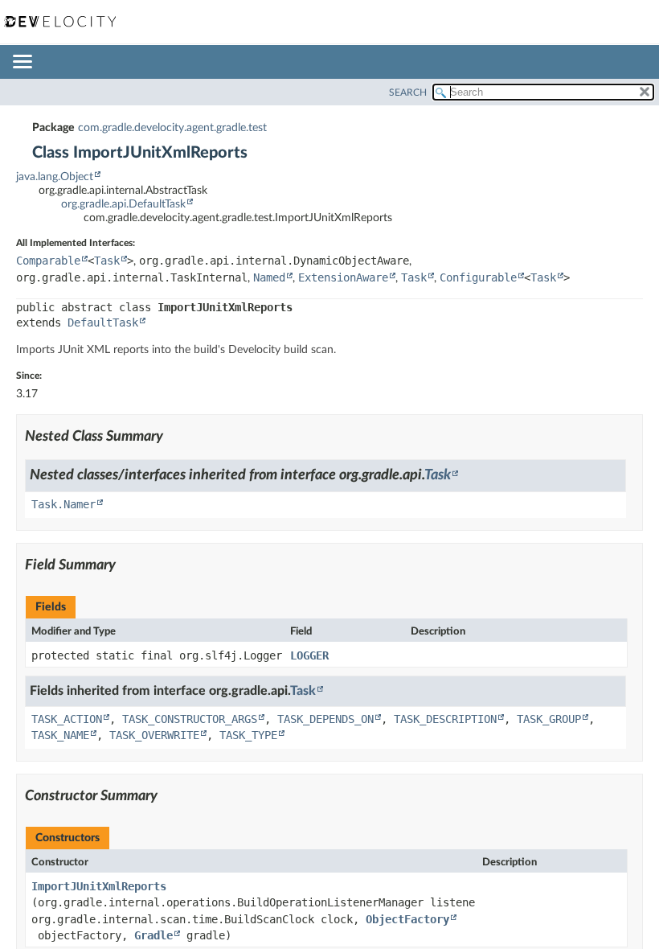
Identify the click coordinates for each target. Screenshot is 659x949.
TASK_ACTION (66, 719)
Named (269, 277)
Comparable (48, 260)
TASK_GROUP (549, 719)
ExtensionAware (343, 277)
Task (107, 260)
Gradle (153, 935)
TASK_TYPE (248, 735)
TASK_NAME (60, 735)
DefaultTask (103, 322)
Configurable (478, 277)
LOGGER (309, 655)
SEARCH (408, 92)
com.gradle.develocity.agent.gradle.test (172, 128)
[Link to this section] (172, 436)
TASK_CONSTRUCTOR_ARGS (189, 719)
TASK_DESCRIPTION (445, 719)
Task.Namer (63, 504)
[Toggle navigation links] (21, 62)
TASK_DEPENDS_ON (325, 719)
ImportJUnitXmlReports (98, 886)
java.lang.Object (54, 177)
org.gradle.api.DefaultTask (123, 204)
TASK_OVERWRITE (154, 735)
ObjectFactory (407, 919)
